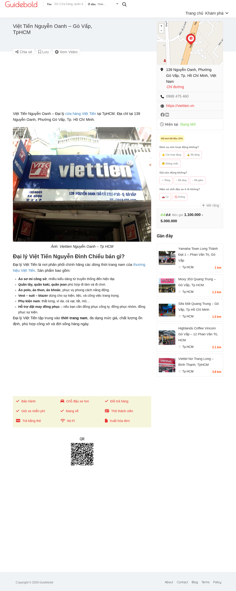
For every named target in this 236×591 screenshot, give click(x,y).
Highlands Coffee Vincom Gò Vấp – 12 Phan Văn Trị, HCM (198, 334)
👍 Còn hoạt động (171, 154)
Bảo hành (28, 401)
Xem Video (68, 52)
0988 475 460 (177, 96)
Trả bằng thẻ (31, 421)
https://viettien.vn (180, 106)
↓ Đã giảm (197, 180)
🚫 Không (179, 196)
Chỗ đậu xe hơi (77, 401)
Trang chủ (194, 13)
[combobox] (103, 5)
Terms (206, 582)
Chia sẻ (25, 52)
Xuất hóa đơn (120, 421)
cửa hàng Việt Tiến (80, 114)
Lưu (45, 52)
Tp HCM (187, 267)
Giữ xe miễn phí (33, 411)
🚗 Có (165, 196)
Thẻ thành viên (122, 411)
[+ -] (190, 43)
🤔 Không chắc (170, 163)
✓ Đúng (166, 180)
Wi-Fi (71, 421)
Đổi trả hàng (119, 401)
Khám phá (214, 13)
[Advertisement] (82, 85)
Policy (217, 582)
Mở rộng (212, 205)
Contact (182, 582)
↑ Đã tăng (181, 180)
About (169, 582)
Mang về (72, 411)
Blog (195, 582)
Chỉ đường (175, 87)
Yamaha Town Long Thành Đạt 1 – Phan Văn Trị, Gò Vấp (198, 254)
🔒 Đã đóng (193, 154)
